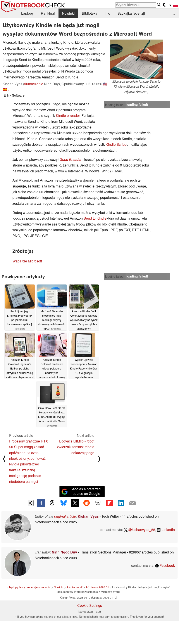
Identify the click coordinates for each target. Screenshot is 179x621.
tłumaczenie (33, 83)
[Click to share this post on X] (75, 503)
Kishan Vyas (88, 516)
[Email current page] (132, 503)
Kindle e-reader (68, 115)
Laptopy (27, 13)
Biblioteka (89, 13)
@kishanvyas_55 (141, 529)
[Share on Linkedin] (121, 503)
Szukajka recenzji (131, 13)
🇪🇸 (5, 89)
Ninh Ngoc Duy (64, 552)
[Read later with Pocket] (98, 503)
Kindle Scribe (116, 144)
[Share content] (31, 503)
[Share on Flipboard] (109, 503)
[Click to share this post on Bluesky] (63, 503)
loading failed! (114, 104)
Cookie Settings (89, 605)
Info (107, 13)
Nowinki (68, 13)
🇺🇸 (105, 83)
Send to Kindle (95, 218)
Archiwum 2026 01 (97, 587)
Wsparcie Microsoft (27, 261)
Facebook (167, 565)
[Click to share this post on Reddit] (86, 503)
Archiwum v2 (75, 587)
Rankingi (48, 13)
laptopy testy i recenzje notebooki (29, 587)
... (173, 13)
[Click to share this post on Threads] (52, 503)
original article (65, 516)
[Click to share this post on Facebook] (41, 503)
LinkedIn (168, 529)
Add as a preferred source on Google (86, 491)
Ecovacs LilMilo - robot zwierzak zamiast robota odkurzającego (75, 447)
